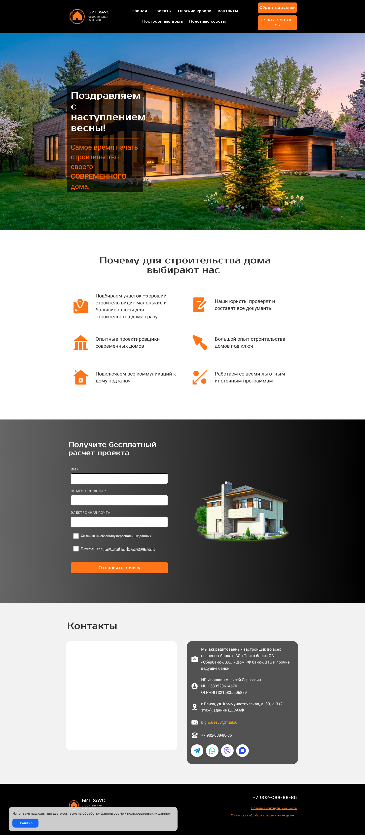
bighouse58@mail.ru (219, 722)
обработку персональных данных (125, 536)
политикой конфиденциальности (129, 548)
